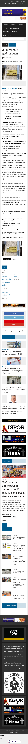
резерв (20, 61)
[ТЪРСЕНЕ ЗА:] (14, 39)
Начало (6, 730)
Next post (19, 331)
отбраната (15, 61)
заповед (10, 61)
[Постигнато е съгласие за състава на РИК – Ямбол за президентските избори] (6, 595)
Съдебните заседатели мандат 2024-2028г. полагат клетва (13, 389)
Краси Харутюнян (12, 88)
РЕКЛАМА (18, 730)
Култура (11, 1)
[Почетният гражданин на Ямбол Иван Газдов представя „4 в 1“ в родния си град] (6, 547)
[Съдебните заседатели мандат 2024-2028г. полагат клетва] (14, 383)
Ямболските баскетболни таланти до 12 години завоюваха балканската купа (13, 489)
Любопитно (6, 6)
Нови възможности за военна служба (13, 651)
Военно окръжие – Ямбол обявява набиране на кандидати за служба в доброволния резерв (7, 294)
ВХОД (23, 730)
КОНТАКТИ (11, 730)
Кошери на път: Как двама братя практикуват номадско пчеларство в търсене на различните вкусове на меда (14, 663)
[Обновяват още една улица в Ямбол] (6, 572)
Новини (5, 1)
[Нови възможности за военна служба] (6, 539)
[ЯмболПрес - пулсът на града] (14, 12)
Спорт (17, 1)
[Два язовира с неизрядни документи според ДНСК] (14, 347)
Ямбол (8, 349)
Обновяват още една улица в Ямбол (13, 669)
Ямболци (14, 3)
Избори (21, 3)
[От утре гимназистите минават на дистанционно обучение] (14, 364)
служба (4, 63)
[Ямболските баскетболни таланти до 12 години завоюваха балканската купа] (14, 477)
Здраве (23, 1)
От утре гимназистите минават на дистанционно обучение (13, 370)
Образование (6, 3)
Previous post (10, 331)
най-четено (7, 461)
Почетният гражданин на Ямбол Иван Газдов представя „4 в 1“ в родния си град (13, 656)
